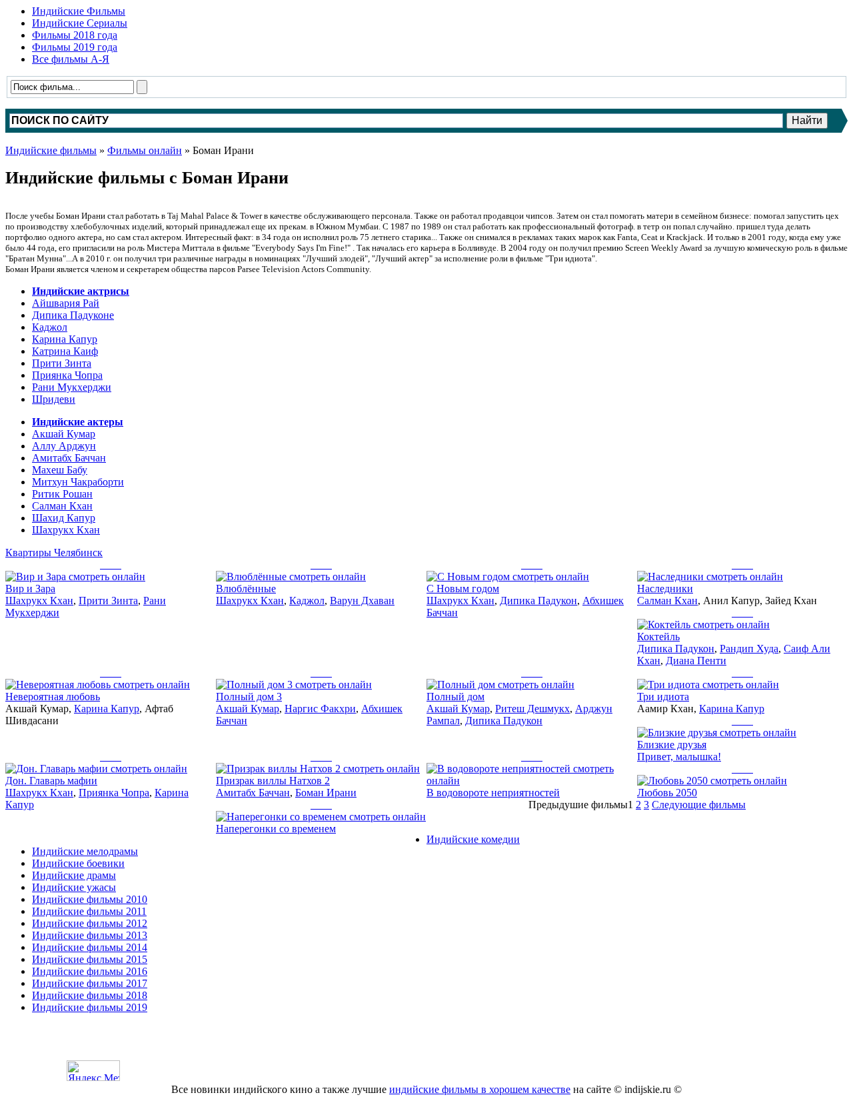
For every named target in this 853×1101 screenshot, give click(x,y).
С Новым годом (462, 588)
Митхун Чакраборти (78, 481)
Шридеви (53, 399)
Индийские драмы (74, 875)
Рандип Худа (749, 648)
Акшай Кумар (63, 433)
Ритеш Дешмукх (532, 708)
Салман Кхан (62, 505)
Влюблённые (246, 588)
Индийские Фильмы (78, 11)
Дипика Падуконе (73, 315)
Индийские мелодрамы (85, 851)
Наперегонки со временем (276, 828)
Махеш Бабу (59, 469)
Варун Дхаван (362, 600)
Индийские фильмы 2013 (89, 935)
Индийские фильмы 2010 (89, 899)
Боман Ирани (326, 792)
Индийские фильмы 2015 (89, 959)
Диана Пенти (696, 660)
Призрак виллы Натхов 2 (273, 780)
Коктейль (658, 636)
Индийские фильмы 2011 (89, 911)
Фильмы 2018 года (74, 35)
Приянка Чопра (67, 375)
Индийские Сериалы (79, 23)
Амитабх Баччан (69, 457)
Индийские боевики (78, 863)
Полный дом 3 (249, 696)
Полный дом (455, 696)
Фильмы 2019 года (74, 47)
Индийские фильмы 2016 (89, 971)
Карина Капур (64, 339)
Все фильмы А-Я (70, 59)
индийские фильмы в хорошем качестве (479, 1089)
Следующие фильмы (699, 804)
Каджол (49, 327)
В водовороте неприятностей (493, 792)
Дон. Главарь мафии (51, 780)
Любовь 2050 (667, 792)
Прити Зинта (61, 363)
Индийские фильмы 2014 (89, 947)
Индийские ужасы (74, 887)
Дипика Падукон (538, 600)
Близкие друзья (671, 744)
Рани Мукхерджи (71, 387)
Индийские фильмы (51, 150)
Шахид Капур (63, 517)
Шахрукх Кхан (66, 529)
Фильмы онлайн (144, 150)
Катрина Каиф (65, 351)
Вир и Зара (30, 588)
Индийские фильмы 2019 (89, 1007)
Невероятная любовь (52, 696)
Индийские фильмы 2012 (89, 923)
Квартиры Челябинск (54, 552)
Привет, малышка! (679, 756)
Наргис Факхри (320, 708)
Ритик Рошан (62, 493)
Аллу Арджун (64, 445)
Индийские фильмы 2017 (89, 983)
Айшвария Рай (65, 303)
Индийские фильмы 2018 (89, 995)
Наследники (665, 588)
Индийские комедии (473, 839)
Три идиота (663, 696)
